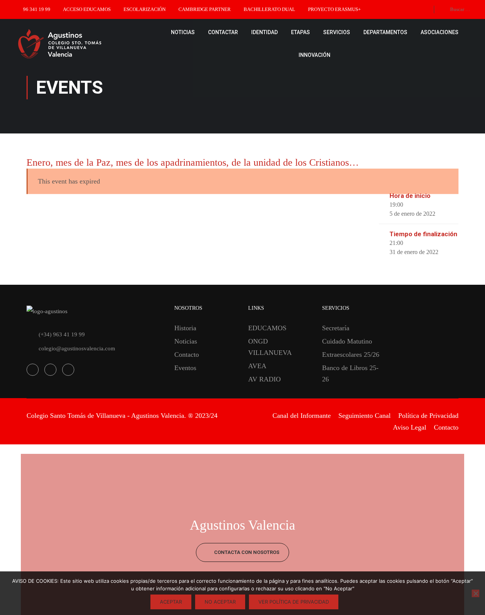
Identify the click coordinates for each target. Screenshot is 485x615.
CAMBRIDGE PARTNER (204, 9)
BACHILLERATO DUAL (269, 9)
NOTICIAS (183, 32)
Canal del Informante (301, 415)
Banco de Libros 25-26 (350, 373)
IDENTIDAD (264, 32)
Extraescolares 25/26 (350, 354)
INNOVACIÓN (314, 55)
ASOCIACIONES (439, 32)
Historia (185, 328)
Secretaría (335, 328)
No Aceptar (220, 602)
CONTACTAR (223, 32)
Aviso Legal (409, 427)
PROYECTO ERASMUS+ (334, 9)
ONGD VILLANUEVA (270, 346)
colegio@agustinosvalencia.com (77, 348)
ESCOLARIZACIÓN (145, 9)
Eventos (185, 368)
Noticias (185, 341)
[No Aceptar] (475, 593)
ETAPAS (300, 32)
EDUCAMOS (267, 328)
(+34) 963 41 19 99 (62, 334)
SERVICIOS (336, 32)
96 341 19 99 (36, 9)
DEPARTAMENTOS (385, 32)
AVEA (257, 366)
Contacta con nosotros (246, 552)
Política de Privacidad (428, 415)
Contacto (186, 354)
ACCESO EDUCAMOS (87, 9)
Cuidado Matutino (347, 341)
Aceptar (171, 602)
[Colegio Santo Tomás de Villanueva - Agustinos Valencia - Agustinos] (83, 43)
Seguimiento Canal (364, 415)
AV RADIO (264, 379)
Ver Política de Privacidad (293, 602)
